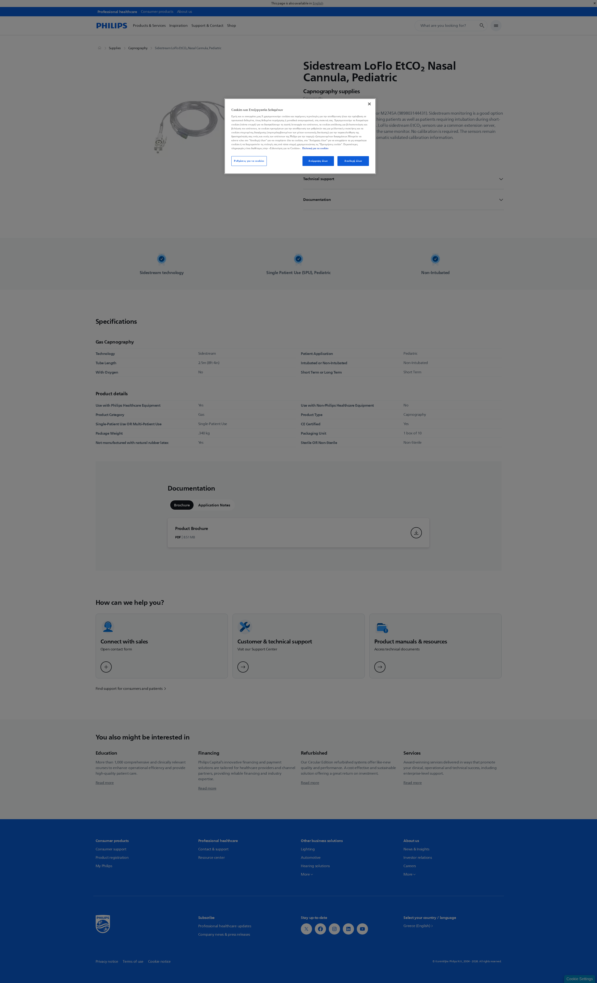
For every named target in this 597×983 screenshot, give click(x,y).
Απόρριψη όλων (318, 160)
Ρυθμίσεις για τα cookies (249, 160)
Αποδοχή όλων (353, 160)
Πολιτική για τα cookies (315, 148)
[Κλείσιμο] (369, 104)
